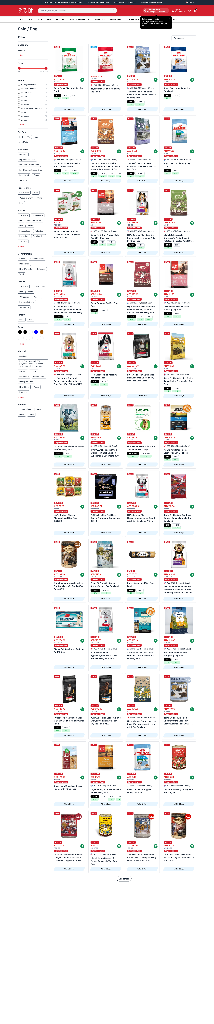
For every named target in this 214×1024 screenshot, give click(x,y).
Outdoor (36, 297)
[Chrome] (20, 338)
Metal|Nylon (24, 264)
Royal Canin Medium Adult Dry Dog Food (105, 90)
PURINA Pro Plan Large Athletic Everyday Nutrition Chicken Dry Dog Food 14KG (106, 721)
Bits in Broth (24, 193)
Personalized (24, 231)
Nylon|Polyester (26, 269)
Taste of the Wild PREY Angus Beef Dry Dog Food (69, 448)
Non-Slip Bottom (26, 226)
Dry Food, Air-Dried (27, 160)
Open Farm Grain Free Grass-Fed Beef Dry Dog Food (68, 787)
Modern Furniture (34, 220)
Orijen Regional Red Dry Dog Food (104, 304)
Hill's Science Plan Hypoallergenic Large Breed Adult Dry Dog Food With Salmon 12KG (141, 518)
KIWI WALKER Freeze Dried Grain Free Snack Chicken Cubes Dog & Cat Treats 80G (105, 453)
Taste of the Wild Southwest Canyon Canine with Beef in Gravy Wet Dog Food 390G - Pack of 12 (68, 857)
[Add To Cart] (82, 80)
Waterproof (24, 307)
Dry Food (23, 154)
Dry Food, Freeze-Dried (29, 165)
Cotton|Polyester (37, 259)
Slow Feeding (38, 236)
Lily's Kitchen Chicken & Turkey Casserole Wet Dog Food (104, 861)
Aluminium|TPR (25, 409)
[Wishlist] (189, 11)
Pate (21, 203)
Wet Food (23, 180)
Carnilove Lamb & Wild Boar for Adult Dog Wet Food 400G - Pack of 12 (179, 857)
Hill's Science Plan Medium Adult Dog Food (104, 376)
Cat (28, 137)
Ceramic (22, 371)
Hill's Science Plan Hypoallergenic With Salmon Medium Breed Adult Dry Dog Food (68, 309)
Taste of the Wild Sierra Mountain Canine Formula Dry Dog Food (141, 166)
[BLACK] (25, 332)
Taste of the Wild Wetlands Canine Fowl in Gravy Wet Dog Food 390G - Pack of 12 (141, 857)
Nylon (21, 415)
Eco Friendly (38, 215)
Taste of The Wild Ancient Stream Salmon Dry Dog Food (105, 584)
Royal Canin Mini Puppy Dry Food (177, 165)
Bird (21, 137)
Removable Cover (26, 302)
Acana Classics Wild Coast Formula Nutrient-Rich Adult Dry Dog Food (140, 655)
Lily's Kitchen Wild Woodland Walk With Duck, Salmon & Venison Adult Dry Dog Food (141, 309)
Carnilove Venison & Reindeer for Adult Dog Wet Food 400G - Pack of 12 (69, 586)
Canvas (22, 259)
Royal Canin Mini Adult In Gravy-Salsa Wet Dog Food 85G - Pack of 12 (67, 234)
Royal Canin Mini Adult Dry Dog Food (69, 89)
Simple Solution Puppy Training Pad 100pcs (69, 650)
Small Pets (23, 142)
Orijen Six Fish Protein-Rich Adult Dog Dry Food (67, 165)
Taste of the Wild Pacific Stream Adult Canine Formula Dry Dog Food (141, 94)
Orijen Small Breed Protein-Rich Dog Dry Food (177, 308)
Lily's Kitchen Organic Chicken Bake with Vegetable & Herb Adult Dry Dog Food (142, 724)
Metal (38, 409)
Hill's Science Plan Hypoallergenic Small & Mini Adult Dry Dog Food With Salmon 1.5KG (104, 655)
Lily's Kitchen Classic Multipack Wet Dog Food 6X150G (66, 518)
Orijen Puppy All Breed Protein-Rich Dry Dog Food (106, 791)
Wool (21, 274)
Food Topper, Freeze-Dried (30, 170)
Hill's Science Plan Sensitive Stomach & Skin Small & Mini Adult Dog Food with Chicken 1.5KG (178, 589)
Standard (23, 241)
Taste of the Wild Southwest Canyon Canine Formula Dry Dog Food (178, 518)
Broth (36, 193)
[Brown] (42, 332)
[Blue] (36, 332)
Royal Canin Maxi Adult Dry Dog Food (177, 89)
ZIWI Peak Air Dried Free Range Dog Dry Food (175, 654)
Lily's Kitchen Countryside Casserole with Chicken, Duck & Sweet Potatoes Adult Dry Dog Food (105, 166)
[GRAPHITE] (36, 338)
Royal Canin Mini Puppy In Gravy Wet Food (139, 791)
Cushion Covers (39, 286)
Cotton (33, 371)
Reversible (23, 236)
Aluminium (23, 356)
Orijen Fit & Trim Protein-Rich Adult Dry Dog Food (105, 236)
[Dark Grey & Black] (25, 338)
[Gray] (42, 338)
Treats (36, 175)
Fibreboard (24, 376)
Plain (30, 319)
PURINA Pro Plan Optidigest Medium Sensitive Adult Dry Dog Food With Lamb (140, 378)
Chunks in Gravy (26, 198)
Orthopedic (24, 297)
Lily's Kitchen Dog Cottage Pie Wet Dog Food (178, 791)
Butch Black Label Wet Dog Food (140, 584)
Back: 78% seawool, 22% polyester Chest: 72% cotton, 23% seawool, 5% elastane (31, 363)
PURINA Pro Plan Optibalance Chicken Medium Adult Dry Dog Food (69, 721)
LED (21, 220)
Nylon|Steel (24, 387)
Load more (124, 879)
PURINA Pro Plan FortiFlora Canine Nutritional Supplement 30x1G (105, 518)
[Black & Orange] (31, 332)
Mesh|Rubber (38, 376)
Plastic (36, 387)
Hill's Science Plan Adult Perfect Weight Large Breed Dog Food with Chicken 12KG (68, 381)
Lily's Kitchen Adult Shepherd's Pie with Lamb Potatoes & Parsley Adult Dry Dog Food (178, 238)
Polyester (41, 269)
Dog (36, 137)
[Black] (20, 332)
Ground (40, 198)
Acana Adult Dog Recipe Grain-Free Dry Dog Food (176, 451)
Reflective (39, 231)
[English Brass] (31, 338)
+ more (21, 125)
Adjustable (23, 215)
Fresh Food (24, 175)
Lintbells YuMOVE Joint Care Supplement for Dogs (141, 448)
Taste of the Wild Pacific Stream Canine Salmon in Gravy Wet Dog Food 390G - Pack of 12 (177, 721)
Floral (21, 319)
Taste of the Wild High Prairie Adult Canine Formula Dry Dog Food (178, 381)
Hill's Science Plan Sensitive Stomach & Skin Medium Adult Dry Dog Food (141, 238)
